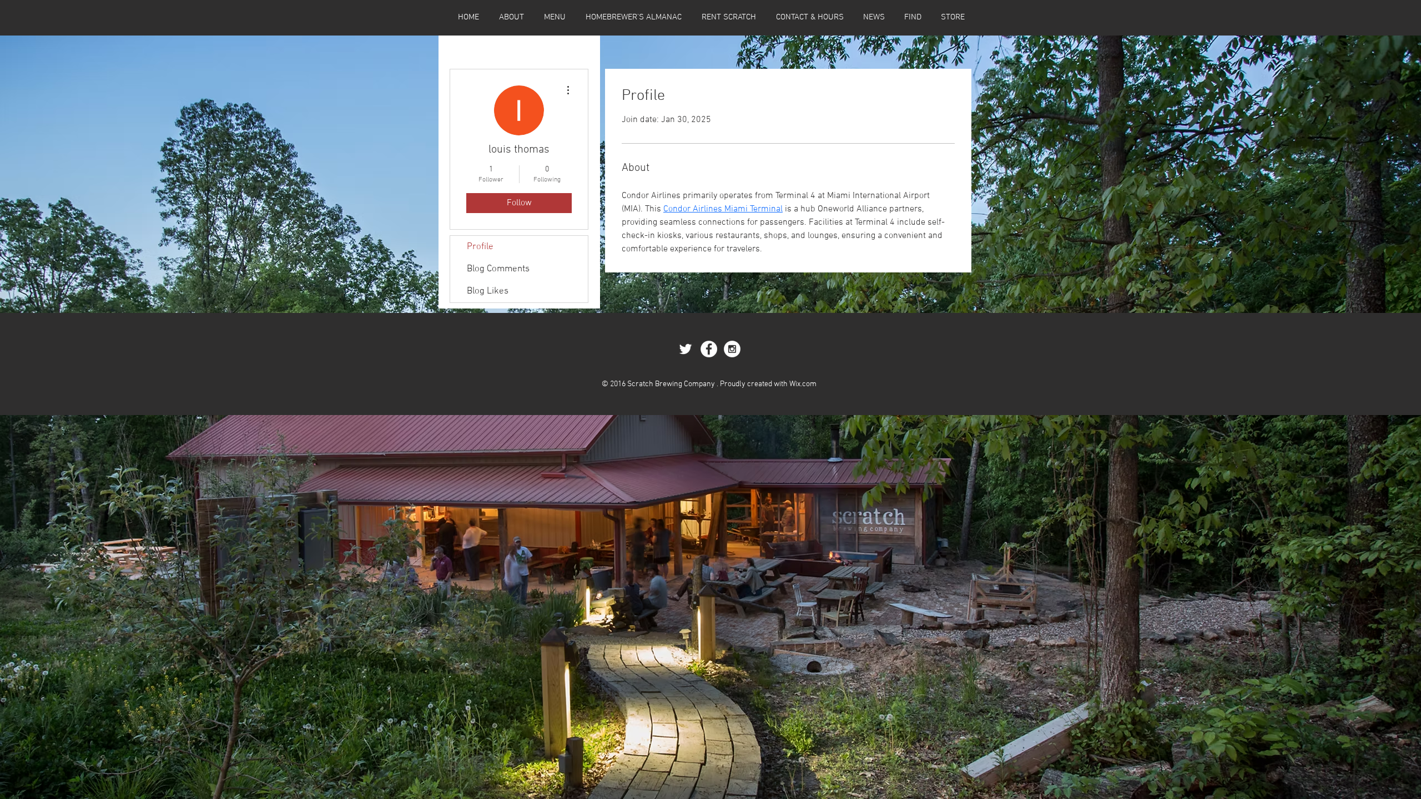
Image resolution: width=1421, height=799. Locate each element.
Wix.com (803, 384)
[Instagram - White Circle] (732, 349)
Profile (480, 246)
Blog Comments (498, 269)
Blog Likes (487, 291)
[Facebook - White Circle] (709, 349)
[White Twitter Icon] (685, 349)
